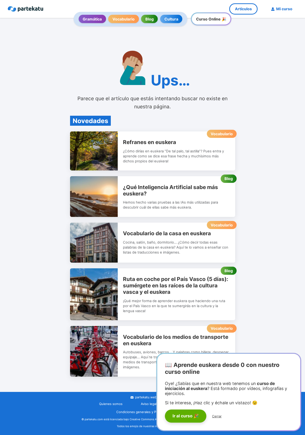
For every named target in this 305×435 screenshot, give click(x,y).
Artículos (243, 8)
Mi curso (284, 8)
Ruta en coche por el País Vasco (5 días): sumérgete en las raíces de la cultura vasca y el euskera (175, 285)
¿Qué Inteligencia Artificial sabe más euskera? (170, 190)
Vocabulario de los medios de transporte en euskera (175, 340)
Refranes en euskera (149, 142)
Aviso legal (149, 404)
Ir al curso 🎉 (186, 415)
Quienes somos (110, 404)
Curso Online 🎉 (211, 19)
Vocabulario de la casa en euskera (167, 233)
